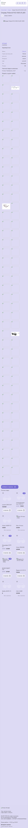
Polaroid (24, 51)
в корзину (6, 510)
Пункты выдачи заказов (6, 826)
